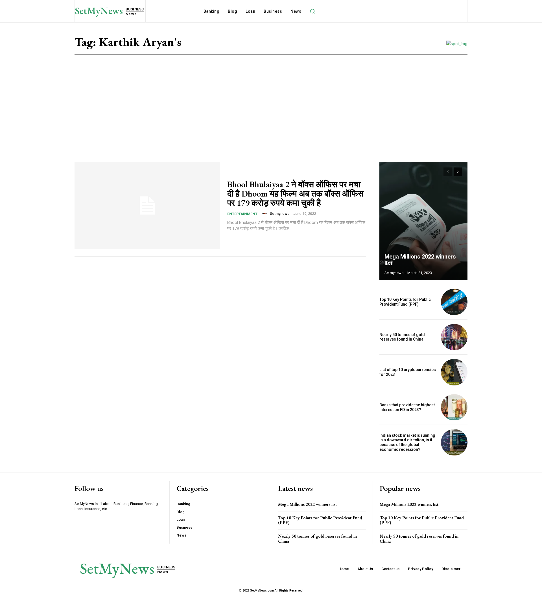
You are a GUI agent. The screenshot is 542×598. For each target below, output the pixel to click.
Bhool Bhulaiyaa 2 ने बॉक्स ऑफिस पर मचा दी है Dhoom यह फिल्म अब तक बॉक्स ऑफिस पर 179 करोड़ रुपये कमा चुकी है (295, 193)
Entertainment (242, 214)
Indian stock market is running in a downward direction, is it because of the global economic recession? (407, 442)
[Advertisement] (271, 97)
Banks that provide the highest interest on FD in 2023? (407, 407)
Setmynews (279, 213)
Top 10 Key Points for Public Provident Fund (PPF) (405, 301)
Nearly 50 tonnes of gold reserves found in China (402, 337)
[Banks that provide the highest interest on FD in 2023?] (454, 407)
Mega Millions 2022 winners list (307, 504)
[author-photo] (265, 214)
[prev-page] (447, 171)
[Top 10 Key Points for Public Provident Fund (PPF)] (454, 302)
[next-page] (458, 171)
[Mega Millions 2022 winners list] (423, 221)
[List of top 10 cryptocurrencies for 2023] (454, 372)
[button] (312, 11)
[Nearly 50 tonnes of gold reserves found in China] (454, 337)
